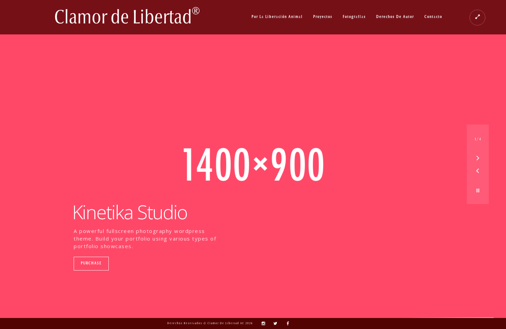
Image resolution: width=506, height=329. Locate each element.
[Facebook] (285, 323)
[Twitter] (273, 323)
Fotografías (354, 17)
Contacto (433, 17)
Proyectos (323, 17)
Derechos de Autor (395, 17)
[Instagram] (261, 323)
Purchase (91, 263)
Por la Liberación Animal (277, 17)
